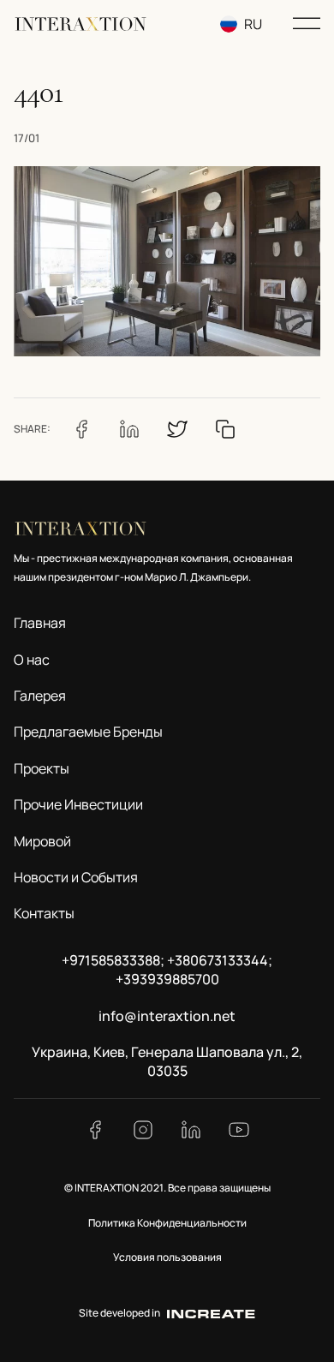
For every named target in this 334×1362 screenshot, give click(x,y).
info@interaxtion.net (167, 1016)
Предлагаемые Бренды (88, 731)
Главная (40, 622)
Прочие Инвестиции (78, 804)
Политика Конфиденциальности (167, 1223)
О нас (32, 659)
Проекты (41, 768)
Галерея (40, 695)
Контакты (44, 913)
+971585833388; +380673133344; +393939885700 (167, 970)
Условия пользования (167, 1257)
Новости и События (76, 877)
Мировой (42, 841)
